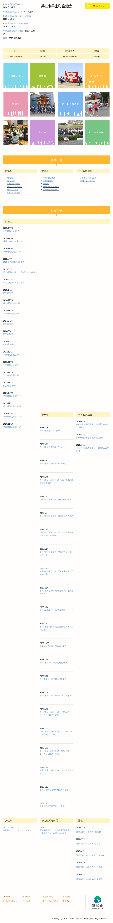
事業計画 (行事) (13, 184)
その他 (43, 57)
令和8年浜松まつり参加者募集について (56, 610)
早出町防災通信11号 (12, 252)
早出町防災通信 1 (11, 427)
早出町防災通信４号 (11, 396)
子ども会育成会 (16, 57)
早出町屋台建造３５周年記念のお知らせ (20, 272)
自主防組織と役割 (14, 187)
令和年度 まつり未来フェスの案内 (55, 695)
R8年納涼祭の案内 (11, 12)
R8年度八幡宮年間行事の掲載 (16, 23)
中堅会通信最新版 (51, 189)
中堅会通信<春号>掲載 (13, 31)
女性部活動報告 (13, 192)
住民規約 (11, 181)
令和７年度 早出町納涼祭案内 (53, 679)
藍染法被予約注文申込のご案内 (53, 646)
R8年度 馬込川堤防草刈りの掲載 (17, 16)
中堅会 (96, 51)
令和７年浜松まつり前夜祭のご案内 (55, 790)
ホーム (16, 51)
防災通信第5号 (9, 386)
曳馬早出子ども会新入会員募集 (89, 438)
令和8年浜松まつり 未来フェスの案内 (56, 516)
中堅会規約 (48, 181)
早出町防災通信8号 (11, 355)
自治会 (43, 51)
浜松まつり (69, 51)
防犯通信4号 (8, 344)
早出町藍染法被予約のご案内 (52, 806)
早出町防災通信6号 (11, 375)
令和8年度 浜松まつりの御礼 (53, 463)
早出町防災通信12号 (12, 231)
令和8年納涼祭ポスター (50, 430)
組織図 (10, 178)
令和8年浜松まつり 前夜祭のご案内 (55, 499)
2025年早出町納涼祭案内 (14, 262)
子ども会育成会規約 (88, 178)
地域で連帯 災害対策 (12, 241)
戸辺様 (99, 867)
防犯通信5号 (8, 334)
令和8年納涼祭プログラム (51, 447)
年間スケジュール (51, 187)
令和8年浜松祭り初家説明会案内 (54, 663)
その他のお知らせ (70, 57)
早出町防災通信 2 (11, 416)
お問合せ (96, 57)
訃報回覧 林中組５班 (85, 867)
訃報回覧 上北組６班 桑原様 (89, 879)
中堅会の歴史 (49, 178)
